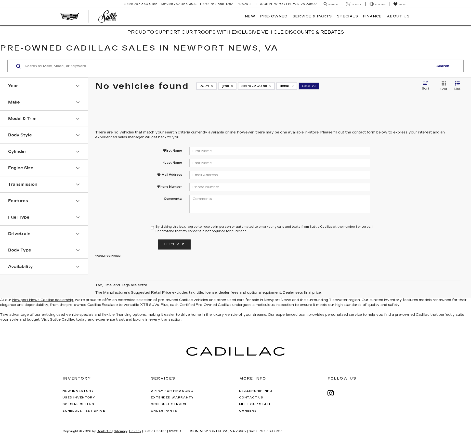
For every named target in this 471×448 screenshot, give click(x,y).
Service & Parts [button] (312, 16)
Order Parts (164, 410)
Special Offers (78, 404)
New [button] (250, 16)
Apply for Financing (172, 391)
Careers (248, 410)
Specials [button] (347, 16)
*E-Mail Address (169, 174)
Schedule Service (169, 404)
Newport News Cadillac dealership (42, 300)
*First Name (172, 150)
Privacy (135, 431)
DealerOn (104, 431)
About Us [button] (398, 16)
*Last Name (172, 162)
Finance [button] (372, 16)
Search (442, 66)
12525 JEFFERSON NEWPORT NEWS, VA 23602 (277, 4)
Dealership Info (255, 391)
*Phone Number (169, 186)
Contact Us (251, 397)
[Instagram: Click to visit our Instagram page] (333, 393)
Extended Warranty (172, 397)
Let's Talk (174, 244)
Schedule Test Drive (84, 410)
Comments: (173, 198)
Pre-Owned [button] (274, 16)
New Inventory (78, 391)
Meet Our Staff (255, 404)
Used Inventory (79, 397)
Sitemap (120, 431)
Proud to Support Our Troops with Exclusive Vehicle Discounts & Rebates (235, 32)
